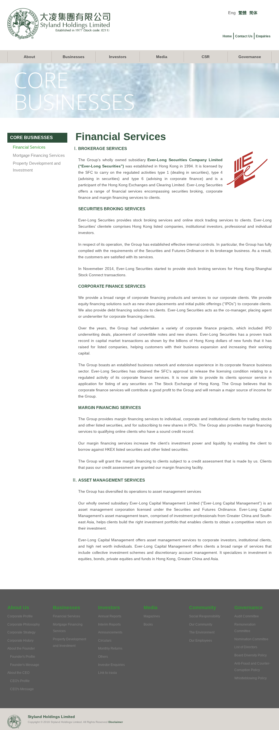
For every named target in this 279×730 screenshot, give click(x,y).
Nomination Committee (251, 639)
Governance (249, 57)
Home (227, 36)
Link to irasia (107, 673)
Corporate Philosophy (23, 624)
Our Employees (200, 640)
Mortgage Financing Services (39, 155)
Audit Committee (246, 616)
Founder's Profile (22, 657)
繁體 (242, 12)
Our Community (200, 624)
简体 (253, 12)
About (29, 57)
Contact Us (244, 36)
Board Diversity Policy (250, 655)
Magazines (152, 616)
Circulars (104, 640)
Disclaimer (115, 721)
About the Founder (21, 648)
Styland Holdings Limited (51, 716)
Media (161, 57)
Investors (117, 57)
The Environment (201, 632)
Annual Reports (109, 616)
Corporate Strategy (21, 632)
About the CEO (18, 673)
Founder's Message (24, 665)
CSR (206, 57)
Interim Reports (109, 624)
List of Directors (245, 647)
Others (103, 657)
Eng (232, 12)
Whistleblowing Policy (250, 678)
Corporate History (20, 640)
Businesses (73, 57)
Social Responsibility (204, 616)
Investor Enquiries (111, 665)
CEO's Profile (20, 681)
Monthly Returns (110, 648)
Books (148, 624)
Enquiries (263, 36)
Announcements (110, 632)
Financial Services (29, 147)
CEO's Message (22, 689)
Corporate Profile (20, 616)
